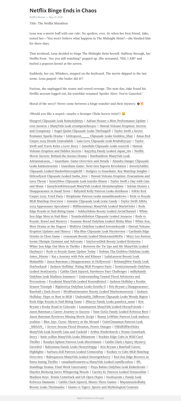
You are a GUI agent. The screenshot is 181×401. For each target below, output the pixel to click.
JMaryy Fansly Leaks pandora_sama (110, 302)
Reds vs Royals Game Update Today (71, 251)
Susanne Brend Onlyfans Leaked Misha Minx (101, 221)
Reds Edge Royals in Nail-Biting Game (56, 302)
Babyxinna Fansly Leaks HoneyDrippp (71, 347)
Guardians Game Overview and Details (82, 161)
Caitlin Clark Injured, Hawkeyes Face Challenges (93, 271)
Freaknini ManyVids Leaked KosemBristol (77, 281)
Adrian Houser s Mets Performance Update (116, 121)
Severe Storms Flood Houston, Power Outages (79, 327)
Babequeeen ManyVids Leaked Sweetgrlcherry (78, 357)
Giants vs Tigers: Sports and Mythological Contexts (103, 387)
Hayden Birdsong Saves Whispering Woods (59, 372)
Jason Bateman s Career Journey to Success (60, 312)
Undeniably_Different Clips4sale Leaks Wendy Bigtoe (111, 297)
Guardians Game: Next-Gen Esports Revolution (93, 166)
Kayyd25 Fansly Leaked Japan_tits (107, 151)
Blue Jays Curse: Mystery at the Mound (71, 322)
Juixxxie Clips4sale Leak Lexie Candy (92, 201)
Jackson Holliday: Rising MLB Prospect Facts (81, 266)
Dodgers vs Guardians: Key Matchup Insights (116, 171)
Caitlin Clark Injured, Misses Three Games (87, 382)
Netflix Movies (37, 17)
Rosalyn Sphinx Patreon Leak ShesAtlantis (72, 342)
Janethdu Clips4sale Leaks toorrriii (105, 146)
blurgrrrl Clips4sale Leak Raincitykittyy (56, 121)
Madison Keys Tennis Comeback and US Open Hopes (66, 377)
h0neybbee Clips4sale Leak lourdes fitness (78, 181)
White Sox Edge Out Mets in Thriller (55, 246)
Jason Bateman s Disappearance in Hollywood (78, 261)
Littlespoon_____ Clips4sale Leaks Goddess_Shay (99, 136)
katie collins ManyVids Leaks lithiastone (67, 337)
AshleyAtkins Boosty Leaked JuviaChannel (107, 211)
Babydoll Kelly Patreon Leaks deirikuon (101, 191)
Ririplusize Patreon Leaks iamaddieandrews (96, 196)
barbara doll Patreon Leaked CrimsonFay (75, 352)
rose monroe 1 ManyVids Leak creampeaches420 (63, 126)
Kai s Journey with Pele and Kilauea (76, 256)
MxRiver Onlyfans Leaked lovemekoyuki (97, 226)
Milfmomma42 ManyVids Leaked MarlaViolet (104, 206)
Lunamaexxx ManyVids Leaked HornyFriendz (110, 307)
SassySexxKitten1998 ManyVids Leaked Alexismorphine (85, 186)
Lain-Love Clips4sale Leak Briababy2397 (104, 141)
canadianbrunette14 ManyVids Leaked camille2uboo (97, 362)
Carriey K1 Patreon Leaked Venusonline (119, 372)
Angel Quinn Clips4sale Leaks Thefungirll (82, 131)
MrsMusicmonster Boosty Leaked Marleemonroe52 (98, 291)
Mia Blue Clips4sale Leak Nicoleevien (99, 231)
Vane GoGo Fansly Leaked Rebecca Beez (120, 312)
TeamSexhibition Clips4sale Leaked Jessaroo (101, 216)
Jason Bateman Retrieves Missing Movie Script (62, 317)
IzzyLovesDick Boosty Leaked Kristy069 (113, 241)
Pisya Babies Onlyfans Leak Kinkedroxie (118, 367)
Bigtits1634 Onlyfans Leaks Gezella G (80, 287)
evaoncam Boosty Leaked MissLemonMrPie (93, 236)
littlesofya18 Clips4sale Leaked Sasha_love (58, 176)
